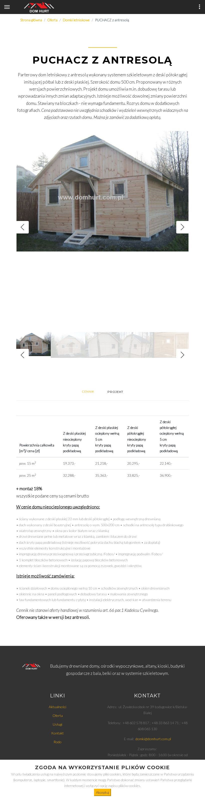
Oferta (57, 715)
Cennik (88, 391)
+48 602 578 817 (135, 723)
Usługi (57, 724)
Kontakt (57, 733)
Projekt (115, 392)
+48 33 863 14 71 (165, 723)
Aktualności (57, 707)
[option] (102, 227)
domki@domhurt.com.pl (153, 739)
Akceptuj (102, 792)
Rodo (58, 742)
